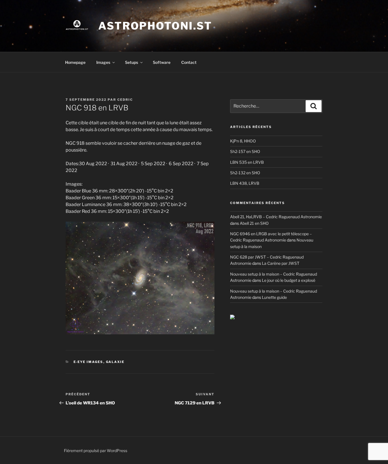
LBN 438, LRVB (244, 183)
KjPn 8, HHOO (243, 140)
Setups (131, 62)
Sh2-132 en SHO (245, 172)
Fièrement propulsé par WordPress (95, 450)
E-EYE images (88, 362)
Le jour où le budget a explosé (288, 280)
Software (161, 62)
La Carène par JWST (280, 263)
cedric (125, 100)
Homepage (75, 62)
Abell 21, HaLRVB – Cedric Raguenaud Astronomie (276, 216)
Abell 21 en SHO (254, 223)
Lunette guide (274, 297)
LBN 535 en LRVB (247, 162)
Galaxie (115, 362)
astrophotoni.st (155, 26)
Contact (189, 62)
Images (103, 62)
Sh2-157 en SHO (245, 151)
